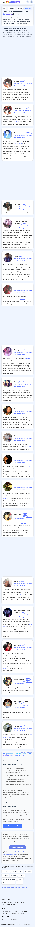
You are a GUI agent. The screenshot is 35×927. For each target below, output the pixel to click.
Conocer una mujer (9, 267)
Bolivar (16, 85)
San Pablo (13, 875)
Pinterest (14, 919)
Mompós (5, 875)
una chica (6, 498)
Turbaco (22, 875)
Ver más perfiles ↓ (26, 752)
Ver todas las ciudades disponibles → (14, 887)
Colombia (29, 84)
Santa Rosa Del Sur (17, 871)
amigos (23, 523)
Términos (4, 913)
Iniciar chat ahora (13, 826)
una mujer (27, 447)
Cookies (22, 913)
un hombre (18, 144)
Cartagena (5, 871)
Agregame (14, 2)
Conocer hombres (20, 902)
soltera (21, 594)
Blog (2, 919)
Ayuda (16, 911)
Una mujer (15, 121)
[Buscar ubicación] (28, 2)
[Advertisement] (17, 57)
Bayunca (19, 883)
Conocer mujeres (6, 902)
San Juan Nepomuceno (9, 879)
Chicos (28, 466)
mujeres (22, 299)
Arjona (20, 879)
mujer (18, 213)
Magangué (28, 871)
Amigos (14, 710)
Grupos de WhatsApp (8, 905)
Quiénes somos (6, 911)
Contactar (24, 911)
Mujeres (27, 358)
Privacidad (13, 913)
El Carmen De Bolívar (8, 883)
